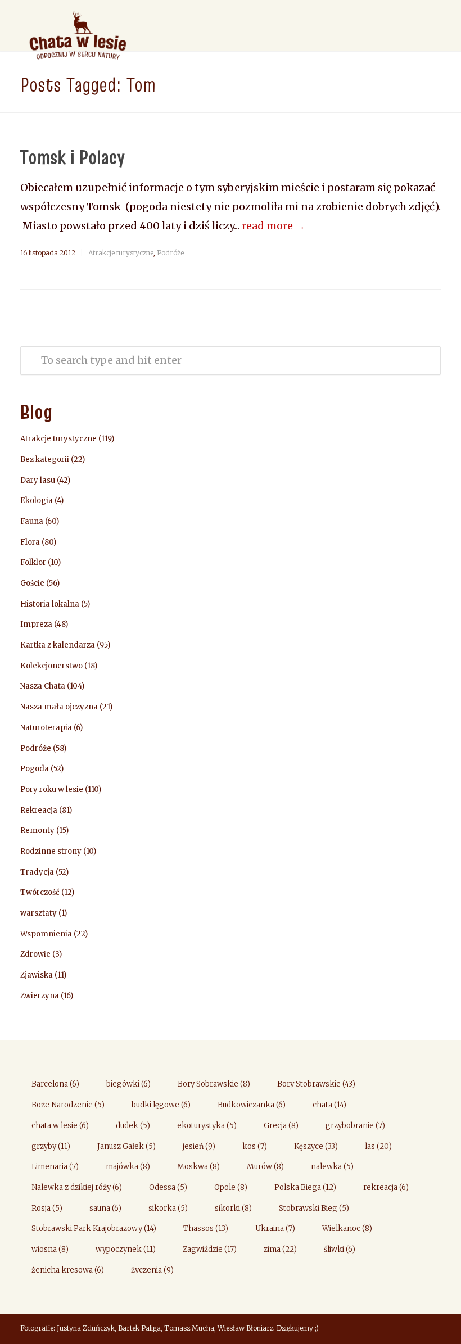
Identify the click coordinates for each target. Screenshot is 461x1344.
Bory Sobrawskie (214, 1084)
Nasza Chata (42, 686)
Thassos (205, 1228)
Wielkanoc (347, 1228)
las (378, 1146)
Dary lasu (37, 480)
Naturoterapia (46, 727)
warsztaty (38, 913)
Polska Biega (305, 1187)
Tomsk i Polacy (72, 157)
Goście (32, 583)
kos (254, 1146)
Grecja (281, 1125)
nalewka (332, 1166)
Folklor (33, 562)
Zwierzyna (39, 996)
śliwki (339, 1249)
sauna (105, 1208)
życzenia (152, 1270)
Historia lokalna (49, 604)
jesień (199, 1146)
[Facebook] (429, 1329)
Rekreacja (38, 810)
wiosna (50, 1249)
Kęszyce (316, 1146)
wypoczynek (126, 1249)
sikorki (233, 1208)
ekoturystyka (207, 1125)
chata (329, 1105)
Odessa (168, 1187)
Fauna (31, 521)
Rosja (46, 1208)
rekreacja (386, 1187)
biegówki (128, 1084)
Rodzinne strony (51, 851)
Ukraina (275, 1228)
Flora (30, 542)
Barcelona (55, 1084)
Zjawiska (36, 975)
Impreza (36, 624)
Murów (265, 1166)
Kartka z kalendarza (57, 645)
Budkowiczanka (252, 1105)
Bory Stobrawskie (316, 1084)
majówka (128, 1166)
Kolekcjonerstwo (51, 666)
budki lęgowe (161, 1105)
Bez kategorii (44, 459)
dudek (133, 1125)
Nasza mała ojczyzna (59, 707)
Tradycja (37, 872)
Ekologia (36, 500)
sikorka (168, 1208)
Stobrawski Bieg (314, 1208)
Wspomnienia (46, 934)
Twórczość (40, 892)
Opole (230, 1187)
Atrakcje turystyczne (120, 252)
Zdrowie (35, 954)
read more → (273, 225)
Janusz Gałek (126, 1146)
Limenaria (55, 1166)
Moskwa (198, 1166)
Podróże (170, 252)
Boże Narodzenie (68, 1105)
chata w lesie (60, 1125)
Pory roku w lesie (51, 789)
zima (280, 1249)
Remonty (37, 830)
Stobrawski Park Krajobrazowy (93, 1228)
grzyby (50, 1146)
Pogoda (34, 768)
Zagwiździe (210, 1249)
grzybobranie (355, 1125)
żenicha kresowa (67, 1270)
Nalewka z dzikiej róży (76, 1187)
